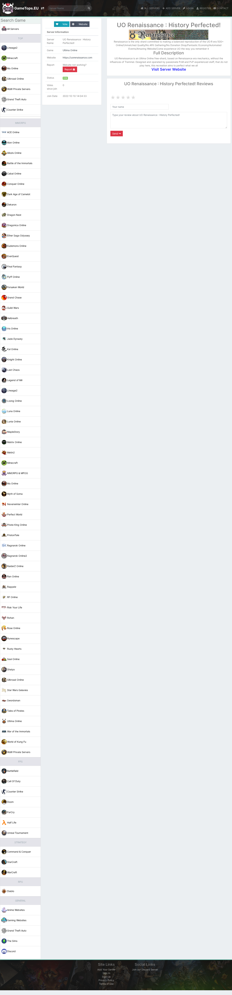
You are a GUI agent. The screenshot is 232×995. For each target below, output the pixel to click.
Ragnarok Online (16, 545)
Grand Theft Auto (16, 99)
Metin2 (11, 452)
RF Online (12, 597)
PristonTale (13, 535)
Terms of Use (106, 983)
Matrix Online (14, 442)
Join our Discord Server (145, 969)
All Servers (13, 28)
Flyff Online (13, 276)
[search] (89, 8)
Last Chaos (13, 369)
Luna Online (13, 411)
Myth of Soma (15, 493)
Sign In (106, 973)
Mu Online (12, 68)
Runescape (13, 638)
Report (69, 69)
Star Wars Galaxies (17, 690)
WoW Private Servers (18, 89)
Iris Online (12, 328)
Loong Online (14, 400)
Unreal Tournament (17, 832)
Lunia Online (14, 421)
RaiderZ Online (15, 566)
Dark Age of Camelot (18, 194)
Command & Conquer (19, 851)
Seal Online (13, 659)
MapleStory (13, 431)
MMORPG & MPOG (17, 473)
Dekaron (11, 204)
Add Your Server (106, 969)
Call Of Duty (14, 781)
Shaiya (11, 669)
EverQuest (13, 256)
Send (115, 133)
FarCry (11, 812)
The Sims (12, 940)
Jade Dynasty (15, 338)
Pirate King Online (17, 524)
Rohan (10, 617)
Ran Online (13, 576)
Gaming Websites (16, 920)
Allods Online (14, 152)
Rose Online (13, 628)
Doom (10, 801)
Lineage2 (12, 47)
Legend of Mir (15, 380)
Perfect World (14, 514)
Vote (64, 24)
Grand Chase (14, 297)
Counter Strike (15, 109)
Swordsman (13, 700)
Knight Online (14, 359)
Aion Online (13, 142)
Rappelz (11, 586)
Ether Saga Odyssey (18, 235)
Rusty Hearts (14, 648)
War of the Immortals (18, 731)
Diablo (10, 891)
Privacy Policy (106, 980)
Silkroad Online (15, 78)
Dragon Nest (14, 214)
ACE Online (13, 132)
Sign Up (106, 976)
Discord (11, 951)
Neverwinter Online (17, 504)
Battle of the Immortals (19, 163)
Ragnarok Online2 (17, 555)
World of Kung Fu (16, 741)
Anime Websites (16, 909)
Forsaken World (15, 287)
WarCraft (12, 872)
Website (82, 24)
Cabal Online (14, 173)
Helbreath (12, 318)
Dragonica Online (16, 225)
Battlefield (12, 770)
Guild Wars (13, 307)
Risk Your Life (14, 607)
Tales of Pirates (15, 710)
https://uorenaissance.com (77, 57)
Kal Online (12, 349)
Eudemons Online (16, 245)
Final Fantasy (14, 266)
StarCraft (12, 862)
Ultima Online (14, 721)
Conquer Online (15, 183)
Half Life (11, 822)
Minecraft (12, 58)
